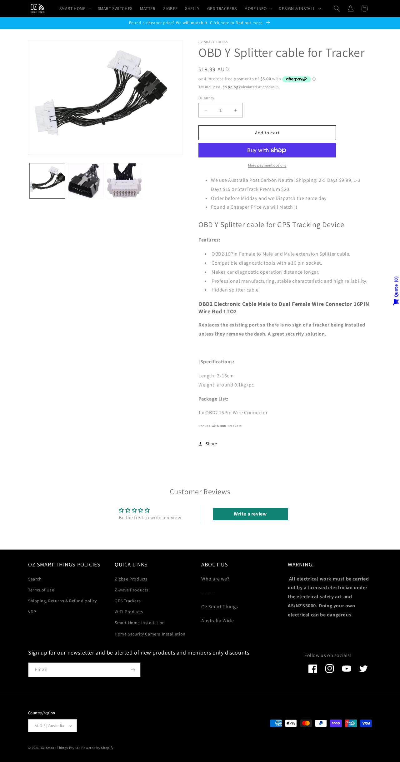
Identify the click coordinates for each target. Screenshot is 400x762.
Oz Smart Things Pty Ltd (61, 747)
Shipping (230, 86)
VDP (32, 612)
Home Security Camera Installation (150, 634)
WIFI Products (129, 612)
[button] (75, 8)
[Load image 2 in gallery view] (85, 180)
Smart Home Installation (140, 622)
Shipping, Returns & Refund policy (62, 601)
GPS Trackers (128, 601)
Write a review (250, 513)
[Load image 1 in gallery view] (47, 180)
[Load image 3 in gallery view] (124, 180)
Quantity (206, 98)
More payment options (267, 165)
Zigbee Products (131, 579)
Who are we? (215, 578)
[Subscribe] (132, 669)
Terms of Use (41, 590)
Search (35, 579)
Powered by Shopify (97, 747)
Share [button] (211, 443)
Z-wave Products (131, 590)
